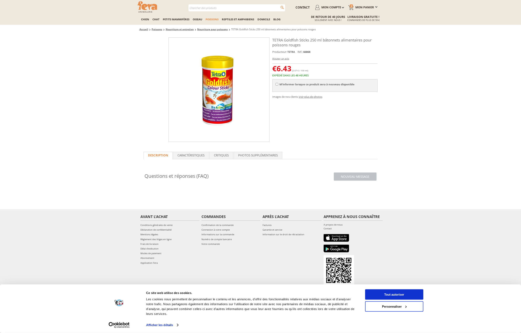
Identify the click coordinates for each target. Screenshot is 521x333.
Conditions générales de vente (156, 225)
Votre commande (210, 243)
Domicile (263, 19)
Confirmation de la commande (217, 225)
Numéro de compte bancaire (216, 239)
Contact (328, 228)
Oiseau (197, 19)
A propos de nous (333, 224)
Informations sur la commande (217, 234)
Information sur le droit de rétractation (283, 234)
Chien (145, 19)
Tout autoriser (394, 294)
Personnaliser (392, 306)
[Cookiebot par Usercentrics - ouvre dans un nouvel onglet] (119, 325)
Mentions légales (149, 234)
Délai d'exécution (149, 248)
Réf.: (300, 52)
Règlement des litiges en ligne (156, 239)
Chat (156, 19)
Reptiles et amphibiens (238, 19)
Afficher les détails (159, 325)
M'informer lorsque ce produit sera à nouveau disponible (317, 84)
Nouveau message (355, 177)
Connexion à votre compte (215, 229)
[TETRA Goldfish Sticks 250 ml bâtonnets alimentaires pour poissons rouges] (219, 90)
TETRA (291, 52)
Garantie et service (272, 229)
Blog (276, 19)
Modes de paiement (150, 253)
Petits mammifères (176, 19)
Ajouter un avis (280, 58)
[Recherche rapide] (282, 7)
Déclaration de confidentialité (156, 229)
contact (303, 7)
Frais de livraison (149, 243)
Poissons (212, 19)
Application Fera (149, 262)
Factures (267, 225)
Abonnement (147, 257)
